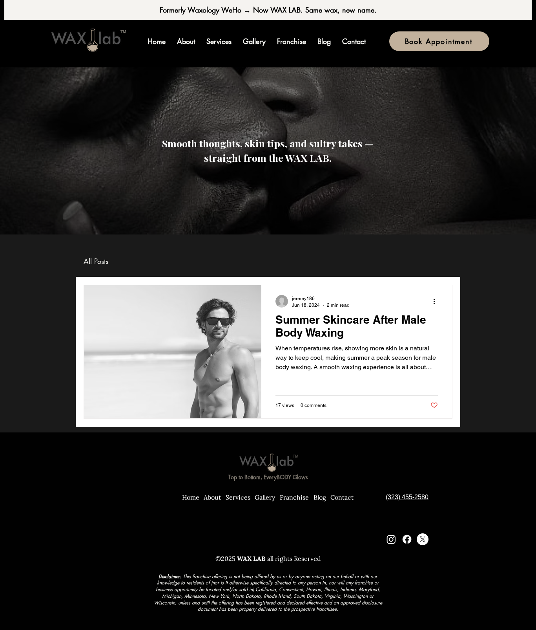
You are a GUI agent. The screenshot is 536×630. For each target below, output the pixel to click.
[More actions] (436, 301)
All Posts (96, 261)
